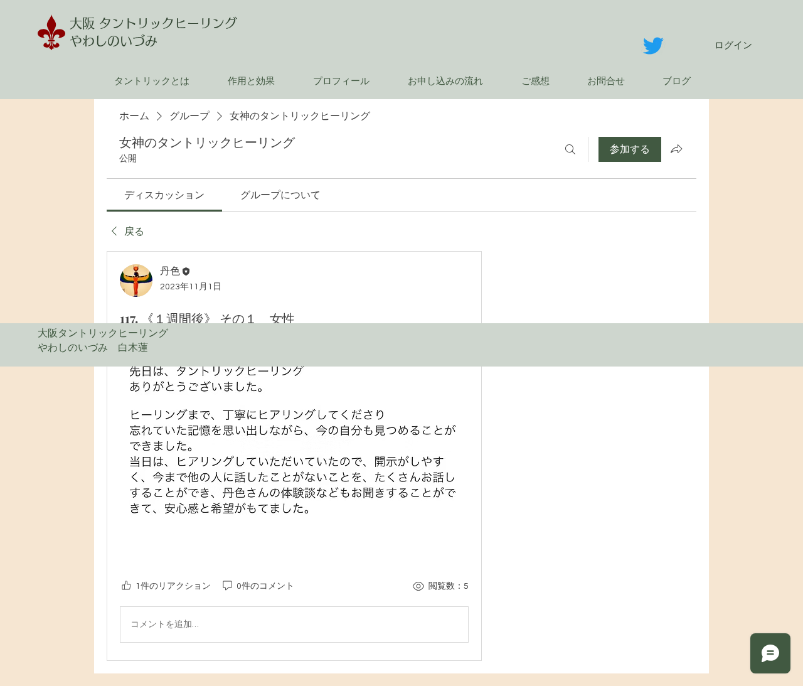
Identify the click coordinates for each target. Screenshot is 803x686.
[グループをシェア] (676, 148)
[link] (164, 195)
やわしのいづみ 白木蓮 (98, 348)
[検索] (570, 149)
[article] (294, 456)
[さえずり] (653, 45)
